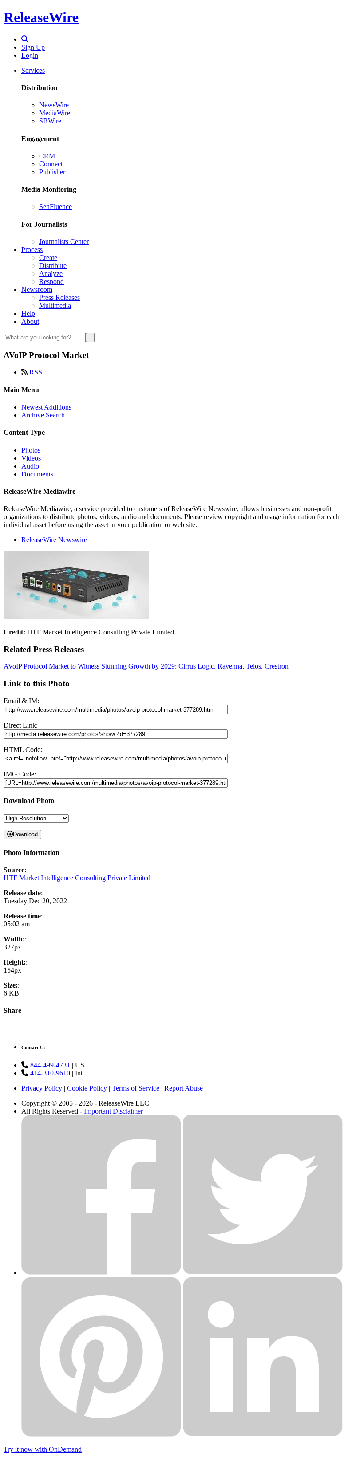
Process (32, 249)
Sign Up (33, 47)
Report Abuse (183, 1088)
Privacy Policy (41, 1088)
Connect (51, 164)
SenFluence (55, 206)
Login (29, 55)
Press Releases (59, 297)
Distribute (53, 265)
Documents (37, 474)
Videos (31, 458)
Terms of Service (135, 1088)
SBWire (50, 121)
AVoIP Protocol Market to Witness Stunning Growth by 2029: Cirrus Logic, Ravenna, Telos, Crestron (146, 666)
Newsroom (36, 289)
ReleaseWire (41, 17)
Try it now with (43, 1449)
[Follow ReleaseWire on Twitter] (263, 1272)
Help (28, 313)
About (30, 321)
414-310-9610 (50, 1073)
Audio (30, 466)
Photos (30, 450)
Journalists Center (64, 241)
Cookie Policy (87, 1088)
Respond (51, 281)
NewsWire (54, 105)
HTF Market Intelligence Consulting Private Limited (77, 878)
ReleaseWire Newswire (54, 539)
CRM (47, 156)
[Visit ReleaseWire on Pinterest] (101, 1434)
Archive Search (43, 415)
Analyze (51, 273)
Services (33, 70)
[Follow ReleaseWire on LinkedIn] (263, 1434)
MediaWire (54, 113)
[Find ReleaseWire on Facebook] (101, 1272)
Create (48, 257)
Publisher (52, 172)
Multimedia (55, 305)
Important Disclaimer (113, 1111)
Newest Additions (46, 407)
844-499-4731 (50, 1065)
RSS (35, 372)
